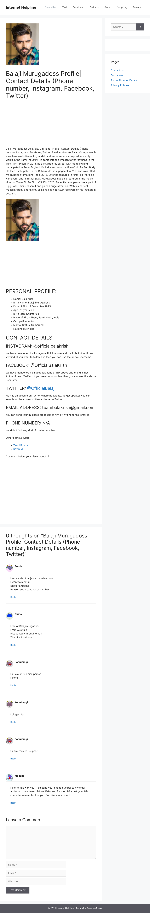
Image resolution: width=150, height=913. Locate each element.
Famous (137, 7)
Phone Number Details (124, 80)
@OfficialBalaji (41, 388)
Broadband (78, 7)
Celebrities (50, 7)
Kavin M (18, 448)
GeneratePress (94, 908)
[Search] (140, 26)
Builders (94, 7)
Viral (64, 7)
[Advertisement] (51, 124)
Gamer (107, 7)
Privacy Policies (120, 85)
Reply (13, 597)
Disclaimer (117, 75)
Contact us (117, 70)
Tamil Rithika (20, 445)
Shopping (122, 7)
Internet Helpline (21, 7)
